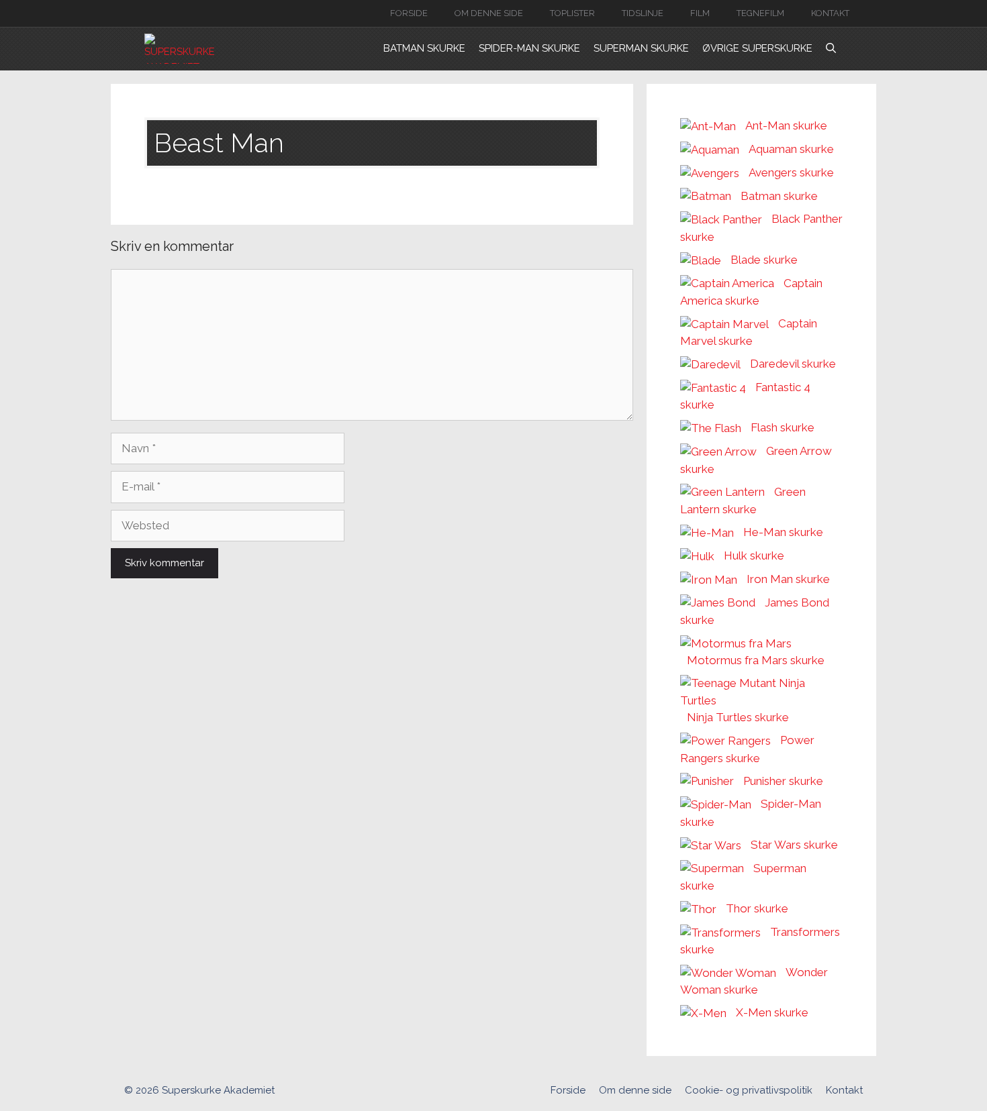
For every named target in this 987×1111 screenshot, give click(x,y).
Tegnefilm (760, 13)
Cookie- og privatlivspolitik (748, 1090)
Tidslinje (642, 13)
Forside (409, 13)
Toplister (572, 13)
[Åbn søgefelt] (831, 48)
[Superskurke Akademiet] (182, 48)
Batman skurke (424, 48)
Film (700, 13)
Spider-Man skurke (529, 48)
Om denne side (489, 13)
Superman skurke (641, 48)
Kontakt (830, 13)
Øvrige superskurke (757, 48)
